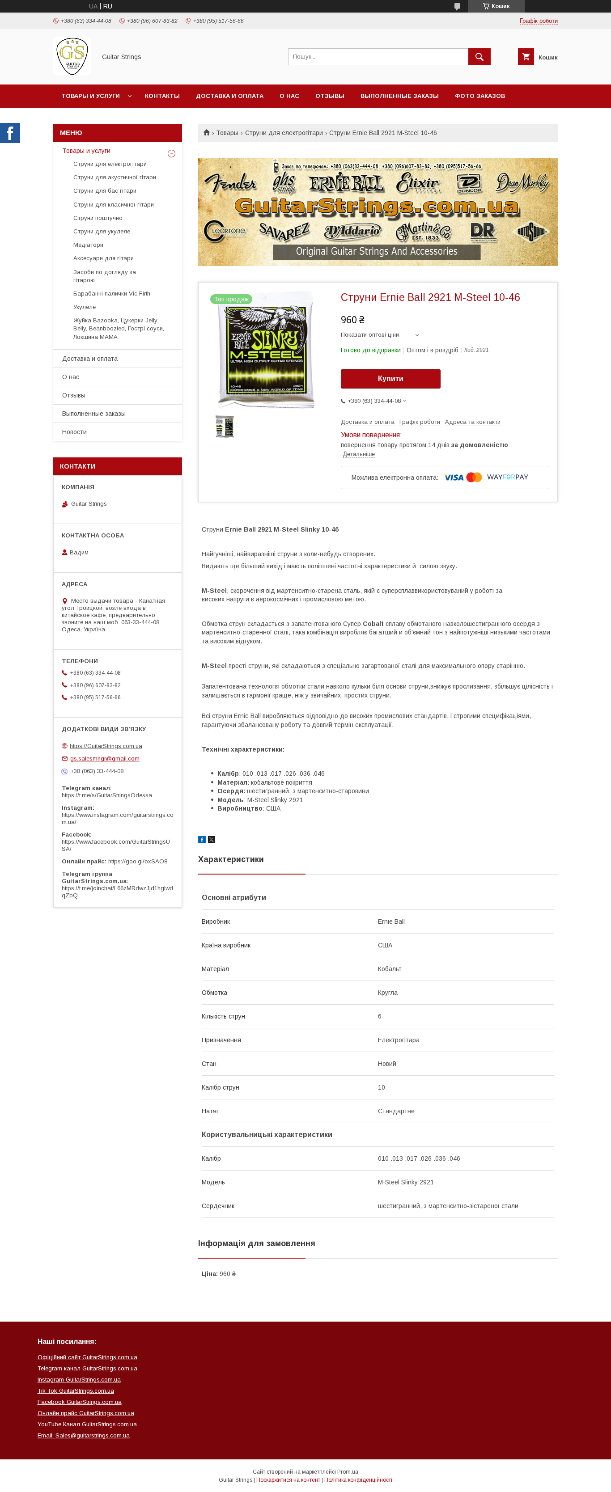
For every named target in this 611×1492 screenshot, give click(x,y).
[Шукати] (479, 56)
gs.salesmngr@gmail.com (105, 758)
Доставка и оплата (229, 96)
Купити (390, 378)
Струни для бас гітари (104, 190)
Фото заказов (480, 96)
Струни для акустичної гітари (114, 177)
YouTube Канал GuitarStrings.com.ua (87, 1424)
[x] (211, 841)
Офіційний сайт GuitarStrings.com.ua (87, 1357)
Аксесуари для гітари (103, 258)
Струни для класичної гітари (113, 204)
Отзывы (329, 96)
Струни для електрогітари (284, 132)
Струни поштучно (98, 218)
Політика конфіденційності (358, 1480)
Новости (74, 431)
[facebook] (202, 841)
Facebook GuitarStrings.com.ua (80, 1402)
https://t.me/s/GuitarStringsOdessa (107, 795)
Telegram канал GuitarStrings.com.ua (87, 1368)
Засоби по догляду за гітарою (104, 276)
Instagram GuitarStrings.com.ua (79, 1379)
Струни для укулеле (101, 231)
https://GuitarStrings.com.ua (106, 745)
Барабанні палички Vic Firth (111, 293)
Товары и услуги (90, 96)
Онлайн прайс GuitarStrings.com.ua (86, 1413)
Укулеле (84, 307)
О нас (289, 96)
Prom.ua (347, 1472)
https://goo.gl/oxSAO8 (137, 861)
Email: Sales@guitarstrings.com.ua (84, 1435)
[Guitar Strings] (72, 72)
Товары (227, 132)
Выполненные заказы (400, 96)
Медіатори (88, 244)
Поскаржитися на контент (288, 1480)
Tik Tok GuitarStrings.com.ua (76, 1390)
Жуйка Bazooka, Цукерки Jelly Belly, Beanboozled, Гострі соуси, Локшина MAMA (118, 328)
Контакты (162, 96)
